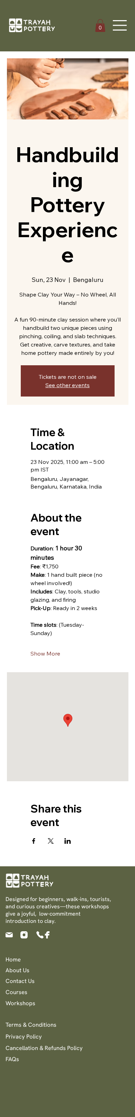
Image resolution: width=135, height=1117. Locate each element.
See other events (67, 385)
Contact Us (20, 981)
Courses (16, 992)
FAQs (12, 1059)
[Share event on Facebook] (33, 841)
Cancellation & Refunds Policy (44, 1048)
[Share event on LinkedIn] (67, 841)
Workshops (20, 1003)
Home (13, 959)
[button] (100, 25)
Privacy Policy (24, 1036)
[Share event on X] (50, 841)
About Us (17, 970)
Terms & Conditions (31, 1024)
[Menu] (120, 25)
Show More (45, 653)
